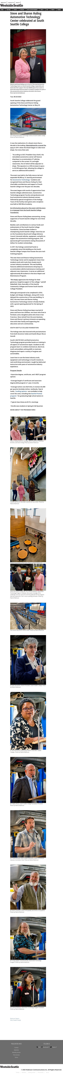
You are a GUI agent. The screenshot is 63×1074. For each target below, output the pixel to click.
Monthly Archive (16, 1052)
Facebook (45, 1047)
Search (18, 2)
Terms (16, 1057)
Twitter (54, 1047)
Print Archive (16, 1055)
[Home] (10, 7)
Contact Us (11, 2)
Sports (15, 9)
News (2, 9)
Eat (47, 9)
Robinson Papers (14, 1018)
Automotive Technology (21, 180)
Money (59, 9)
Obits (42, 9)
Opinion (22, 9)
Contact (16, 1047)
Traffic (52, 9)
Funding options (21, 391)
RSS (39, 1047)
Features (8, 9)
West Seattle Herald (15, 1020)
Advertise (3, 2)
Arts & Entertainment (32, 9)
